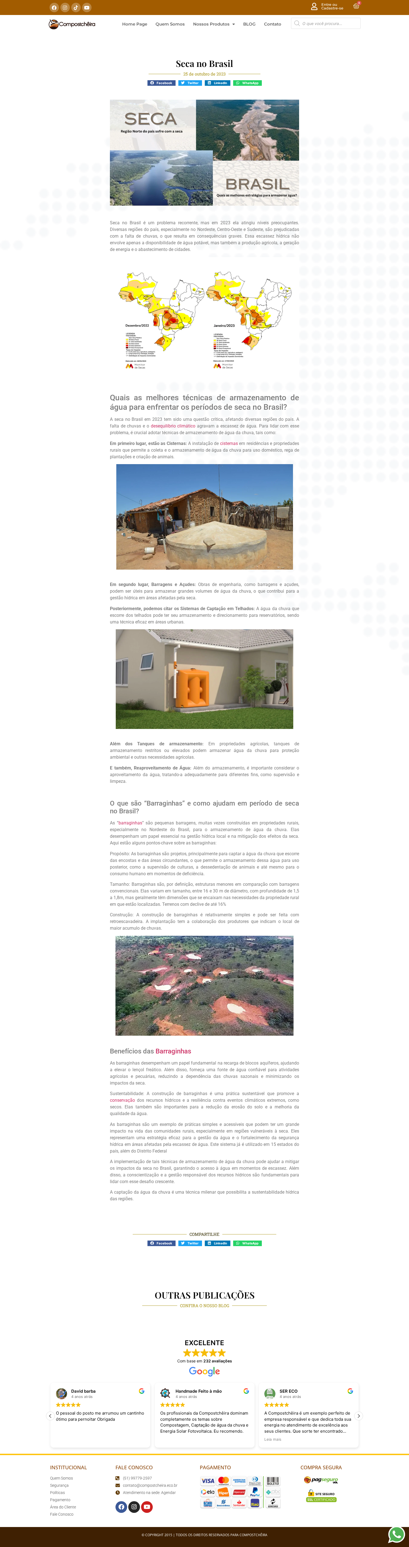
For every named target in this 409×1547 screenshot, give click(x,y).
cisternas (229, 443)
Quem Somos (170, 24)
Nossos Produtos (211, 24)
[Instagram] (65, 7)
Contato (272, 24)
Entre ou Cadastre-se (332, 6)
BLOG (249, 24)
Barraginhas (173, 1051)
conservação (122, 1100)
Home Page (134, 24)
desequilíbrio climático (173, 426)
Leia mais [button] (272, 1439)
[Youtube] (87, 7)
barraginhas (130, 823)
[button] (161, 83)
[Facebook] (54, 7)
